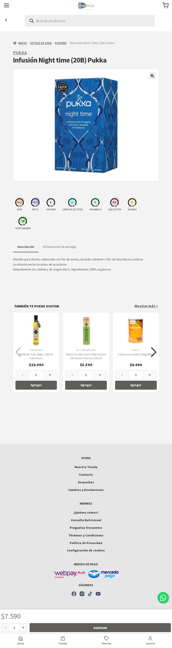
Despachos (86, 482)
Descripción (25, 247)
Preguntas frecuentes (86, 528)
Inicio (22, 43)
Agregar (100, 628)
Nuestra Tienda (86, 467)
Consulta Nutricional (86, 520)
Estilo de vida (41, 43)
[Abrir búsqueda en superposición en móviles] (90, 21)
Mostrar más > (146, 306)
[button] (152, 75)
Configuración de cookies (86, 550)
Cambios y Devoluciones (86, 490)
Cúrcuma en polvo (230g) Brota (136, 354)
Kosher (61, 43)
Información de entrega (59, 247)
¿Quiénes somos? (86, 512)
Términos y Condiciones (86, 535)
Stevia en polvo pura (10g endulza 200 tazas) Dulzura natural (86, 356)
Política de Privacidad (86, 543)
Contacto (86, 475)
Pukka (20, 52)
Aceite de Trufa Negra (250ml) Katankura (36, 356)
